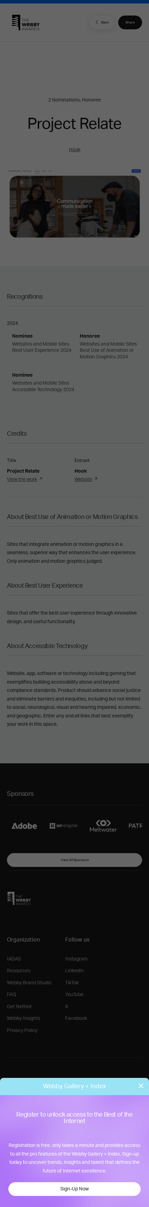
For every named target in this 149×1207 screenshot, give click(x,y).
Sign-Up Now (74, 1189)
